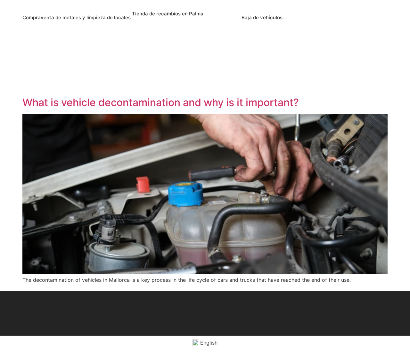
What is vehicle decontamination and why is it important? (160, 102)
